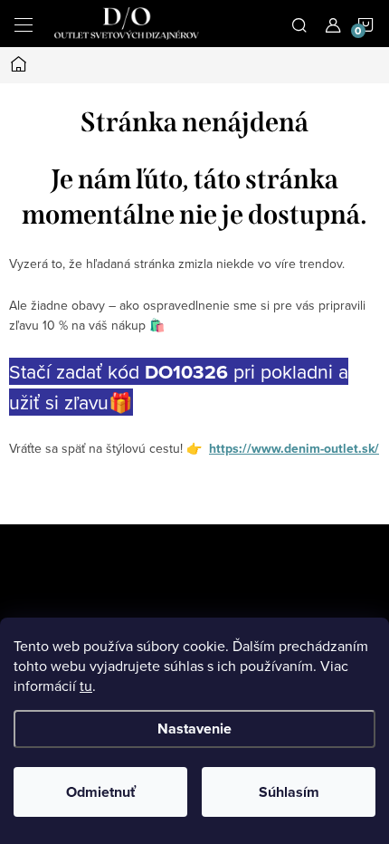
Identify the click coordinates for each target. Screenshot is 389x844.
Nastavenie (194, 728)
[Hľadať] (299, 23)
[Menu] (23, 23)
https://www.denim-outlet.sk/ (294, 448)
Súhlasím (289, 792)
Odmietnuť (101, 792)
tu (86, 685)
